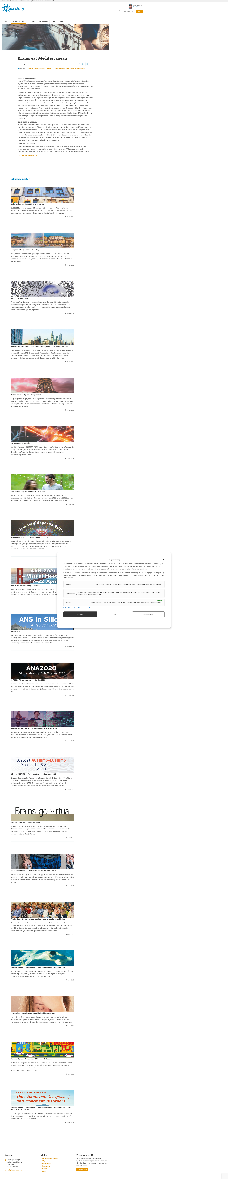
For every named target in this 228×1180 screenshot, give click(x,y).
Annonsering (46, 1163)
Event (53, 21)
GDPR (44, 1171)
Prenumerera (46, 1166)
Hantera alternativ (148, 614)
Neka (114, 614)
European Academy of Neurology (63, 68)
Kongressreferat (80, 68)
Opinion (60, 21)
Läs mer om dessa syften (84, 607)
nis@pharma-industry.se (15, 1170)
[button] (164, 560)
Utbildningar (31, 21)
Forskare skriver (18, 21)
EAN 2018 (49, 68)
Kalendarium (43, 21)
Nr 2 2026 (135, 6)
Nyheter (6, 21)
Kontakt (44, 1168)
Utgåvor (45, 1161)
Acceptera (80, 614)
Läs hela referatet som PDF (27, 155)
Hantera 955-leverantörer (70, 607)
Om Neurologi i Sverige (50, 1158)
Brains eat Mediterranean (37, 68)
